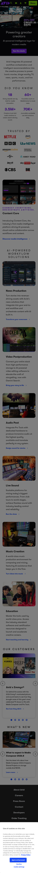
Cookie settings (19, 867)
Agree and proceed (18, 860)
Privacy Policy (25, 855)
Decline (19, 864)
